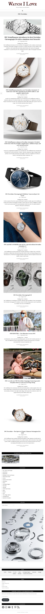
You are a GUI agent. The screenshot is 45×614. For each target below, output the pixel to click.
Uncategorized (6, 496)
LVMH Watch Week (6, 488)
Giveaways (5, 481)
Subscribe (5, 600)
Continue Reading (22, 53)
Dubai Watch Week (6, 476)
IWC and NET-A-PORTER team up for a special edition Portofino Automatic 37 (22, 245)
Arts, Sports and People (7, 470)
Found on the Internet (7, 479)
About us (3, 581)
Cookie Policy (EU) (5, 583)
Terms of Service (5, 587)
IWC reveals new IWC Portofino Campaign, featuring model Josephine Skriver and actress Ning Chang (22, 381)
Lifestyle (4, 487)
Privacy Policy (4, 586)
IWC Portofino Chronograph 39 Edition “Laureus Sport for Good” (22, 194)
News (4, 490)
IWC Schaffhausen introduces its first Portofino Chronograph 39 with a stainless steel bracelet (22, 38)
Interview (5, 485)
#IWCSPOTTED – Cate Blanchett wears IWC (22, 333)
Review (4, 491)
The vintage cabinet (7, 494)
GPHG (4, 482)
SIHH (4, 493)
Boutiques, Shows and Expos (8, 475)
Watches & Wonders (7, 497)
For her (4, 478)
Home (3, 584)
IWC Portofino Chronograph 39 (22, 295)
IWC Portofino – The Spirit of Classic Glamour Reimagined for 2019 (22, 432)
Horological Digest (6, 484)
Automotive (5, 472)
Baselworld (5, 473)
